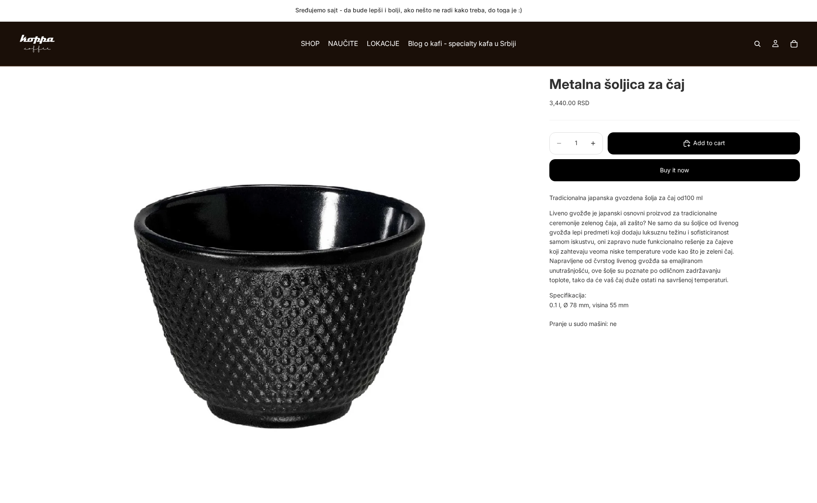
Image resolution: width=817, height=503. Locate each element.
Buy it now (674, 170)
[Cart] (794, 43)
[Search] (757, 43)
